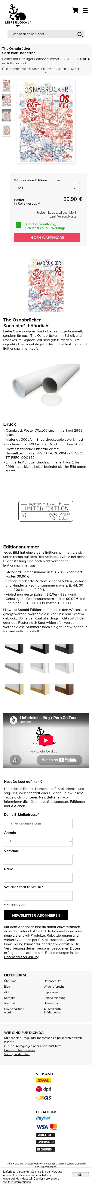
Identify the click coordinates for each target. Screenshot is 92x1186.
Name (9, 869)
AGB (7, 992)
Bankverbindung (54, 997)
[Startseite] (16, 16)
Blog (7, 986)
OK (80, 1174)
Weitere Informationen (17, 1182)
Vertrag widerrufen (17, 1054)
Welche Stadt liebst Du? (23, 887)
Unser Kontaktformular (19, 1050)
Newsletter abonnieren (36, 915)
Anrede (10, 832)
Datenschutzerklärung (21, 957)
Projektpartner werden (14, 1010)
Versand (9, 1003)
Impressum (51, 992)
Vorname (11, 851)
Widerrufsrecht (54, 986)
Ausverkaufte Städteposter (53, 1010)
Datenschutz (52, 981)
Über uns (10, 981)
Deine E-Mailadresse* (21, 814)
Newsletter (51, 1003)
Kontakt (9, 997)
